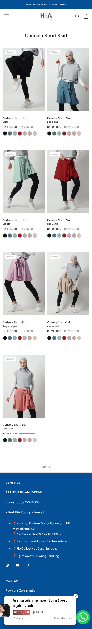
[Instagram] (7, 564)
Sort (44, 467)
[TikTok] (27, 564)
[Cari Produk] (77, 16)
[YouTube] (17, 564)
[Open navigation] (6, 16)
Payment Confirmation (21, 590)
